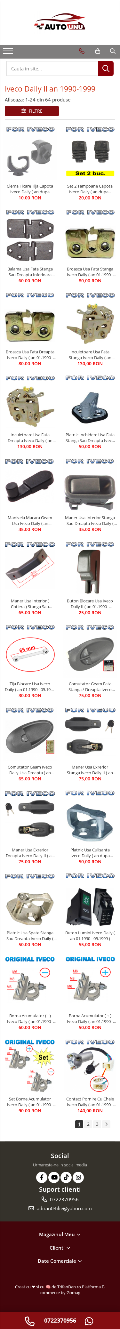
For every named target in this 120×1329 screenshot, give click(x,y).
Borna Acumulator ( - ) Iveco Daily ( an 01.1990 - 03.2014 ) (30, 1018)
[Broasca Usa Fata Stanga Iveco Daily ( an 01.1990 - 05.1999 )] (90, 236)
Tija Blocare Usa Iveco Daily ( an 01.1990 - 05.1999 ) (30, 686)
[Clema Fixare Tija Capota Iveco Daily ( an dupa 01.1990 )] (30, 153)
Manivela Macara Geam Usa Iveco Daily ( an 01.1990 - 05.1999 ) (30, 520)
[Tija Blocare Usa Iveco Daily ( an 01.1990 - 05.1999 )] (30, 651)
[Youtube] (54, 1177)
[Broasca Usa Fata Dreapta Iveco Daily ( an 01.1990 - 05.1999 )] (30, 319)
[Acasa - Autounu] (60, 22)
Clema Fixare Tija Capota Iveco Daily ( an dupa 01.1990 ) (30, 189)
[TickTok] (66, 1177)
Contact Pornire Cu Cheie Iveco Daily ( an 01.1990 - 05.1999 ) (90, 1102)
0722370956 (64, 1199)
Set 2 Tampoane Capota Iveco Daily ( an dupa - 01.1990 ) (90, 189)
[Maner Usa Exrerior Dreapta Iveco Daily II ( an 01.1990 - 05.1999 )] (30, 817)
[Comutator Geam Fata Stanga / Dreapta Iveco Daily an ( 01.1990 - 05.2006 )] (90, 651)
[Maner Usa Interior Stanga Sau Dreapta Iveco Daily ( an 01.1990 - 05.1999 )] (90, 484)
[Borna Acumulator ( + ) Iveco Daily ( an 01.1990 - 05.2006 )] (90, 983)
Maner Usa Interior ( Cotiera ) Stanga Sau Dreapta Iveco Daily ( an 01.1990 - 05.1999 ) (30, 603)
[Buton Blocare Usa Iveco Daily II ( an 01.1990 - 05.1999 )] (90, 568)
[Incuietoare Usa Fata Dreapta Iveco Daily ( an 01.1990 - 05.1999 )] (30, 402)
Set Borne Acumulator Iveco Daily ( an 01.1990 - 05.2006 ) (30, 1102)
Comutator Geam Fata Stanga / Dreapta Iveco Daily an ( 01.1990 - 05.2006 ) (90, 686)
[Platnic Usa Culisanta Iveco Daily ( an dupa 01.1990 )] (90, 817)
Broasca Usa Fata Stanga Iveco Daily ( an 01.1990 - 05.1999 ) (90, 272)
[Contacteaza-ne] (82, 51)
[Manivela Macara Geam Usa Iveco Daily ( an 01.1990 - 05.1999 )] (30, 484)
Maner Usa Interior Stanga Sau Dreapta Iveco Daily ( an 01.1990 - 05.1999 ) (90, 520)
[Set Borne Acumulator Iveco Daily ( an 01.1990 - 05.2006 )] (30, 1066)
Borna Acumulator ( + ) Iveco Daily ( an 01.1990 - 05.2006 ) (90, 1018)
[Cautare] (106, 68)
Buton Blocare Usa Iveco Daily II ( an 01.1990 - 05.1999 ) (90, 603)
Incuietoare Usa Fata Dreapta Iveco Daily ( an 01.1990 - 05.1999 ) (30, 437)
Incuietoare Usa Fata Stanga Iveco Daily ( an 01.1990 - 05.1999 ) (90, 354)
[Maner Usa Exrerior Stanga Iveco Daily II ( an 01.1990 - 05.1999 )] (90, 734)
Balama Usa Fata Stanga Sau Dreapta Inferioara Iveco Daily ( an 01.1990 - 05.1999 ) (30, 272)
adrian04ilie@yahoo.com (64, 1208)
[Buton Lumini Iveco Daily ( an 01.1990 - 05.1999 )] (90, 900)
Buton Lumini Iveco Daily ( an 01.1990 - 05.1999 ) (90, 935)
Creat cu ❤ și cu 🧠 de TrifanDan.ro (48, 1287)
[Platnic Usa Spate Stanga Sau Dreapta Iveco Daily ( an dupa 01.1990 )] (30, 900)
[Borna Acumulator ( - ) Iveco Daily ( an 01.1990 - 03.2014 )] (30, 983)
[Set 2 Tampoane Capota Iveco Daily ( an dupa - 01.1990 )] (90, 153)
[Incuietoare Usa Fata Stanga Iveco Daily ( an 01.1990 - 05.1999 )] (90, 319)
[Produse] (8, 53)
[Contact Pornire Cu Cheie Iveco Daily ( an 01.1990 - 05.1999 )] (90, 1065)
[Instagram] (78, 1177)
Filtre (34, 111)
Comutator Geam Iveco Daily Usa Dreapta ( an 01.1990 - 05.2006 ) (30, 770)
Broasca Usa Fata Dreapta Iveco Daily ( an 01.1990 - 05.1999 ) (30, 354)
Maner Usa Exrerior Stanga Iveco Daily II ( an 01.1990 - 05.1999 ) (90, 770)
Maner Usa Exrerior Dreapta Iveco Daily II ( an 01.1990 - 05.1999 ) (30, 852)
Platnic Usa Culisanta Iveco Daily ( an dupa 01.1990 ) (90, 852)
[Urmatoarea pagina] (106, 1124)
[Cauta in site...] (113, 51)
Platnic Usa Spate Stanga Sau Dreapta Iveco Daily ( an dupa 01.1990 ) (29, 935)
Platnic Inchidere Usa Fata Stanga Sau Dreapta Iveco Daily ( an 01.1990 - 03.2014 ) (90, 437)
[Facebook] (41, 1177)
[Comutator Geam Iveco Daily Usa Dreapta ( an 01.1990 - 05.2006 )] (30, 734)
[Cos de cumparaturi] (98, 51)
